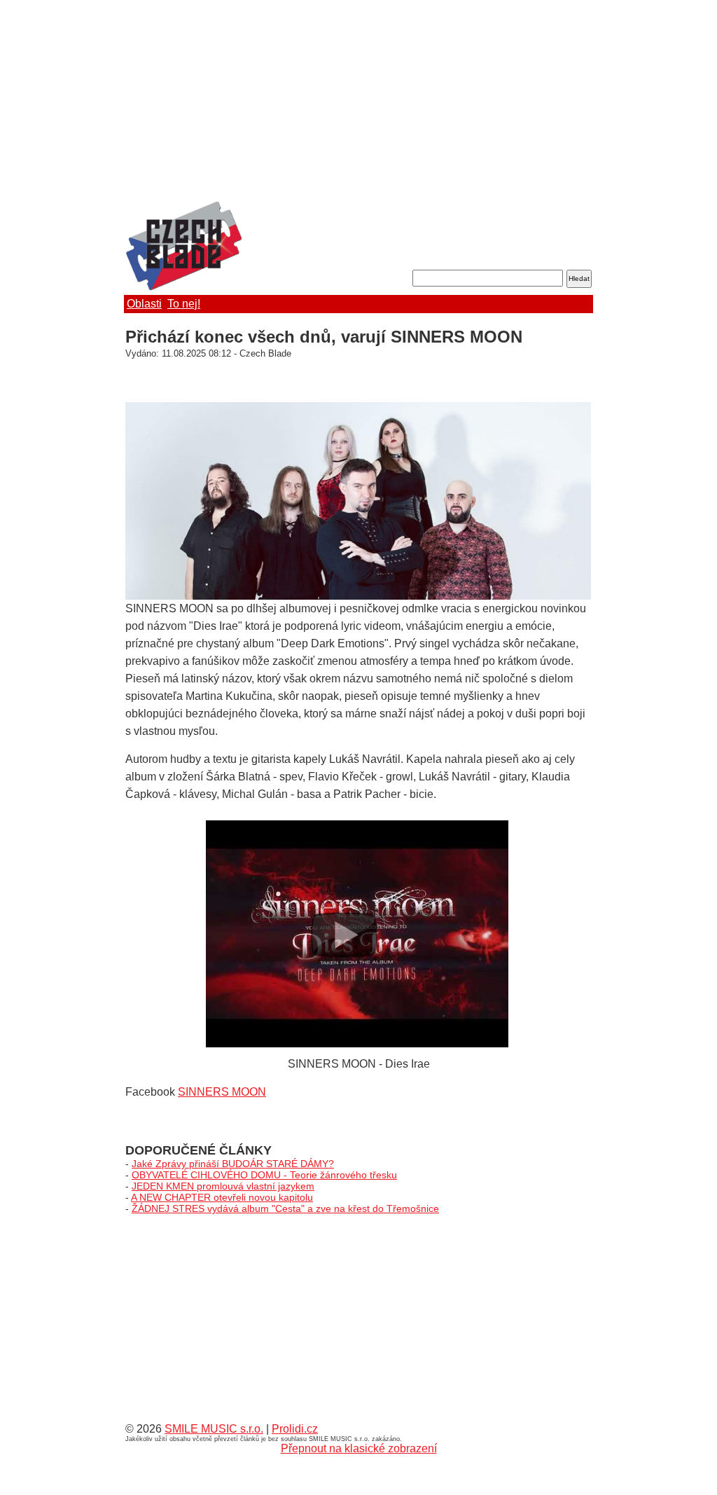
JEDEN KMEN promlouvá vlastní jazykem (223, 1186)
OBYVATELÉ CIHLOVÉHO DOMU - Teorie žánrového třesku (264, 1174)
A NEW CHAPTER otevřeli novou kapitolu (222, 1197)
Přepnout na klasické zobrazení (359, 1448)
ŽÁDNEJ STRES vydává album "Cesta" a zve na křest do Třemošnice (285, 1208)
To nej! (183, 304)
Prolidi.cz (295, 1429)
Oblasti (144, 304)
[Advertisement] (358, 102)
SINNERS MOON (222, 1092)
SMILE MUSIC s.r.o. (214, 1429)
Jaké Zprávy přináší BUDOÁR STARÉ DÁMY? (233, 1163)
